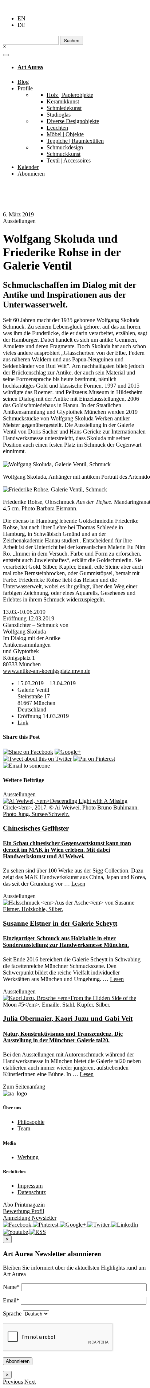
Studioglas (59, 114)
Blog (23, 82)
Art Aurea (30, 67)
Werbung (28, 1157)
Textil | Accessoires (69, 160)
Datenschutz (31, 1192)
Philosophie (30, 1122)
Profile (25, 88)
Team (23, 1128)
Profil (23, 1211)
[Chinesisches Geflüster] (75, 807)
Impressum (30, 1186)
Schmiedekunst (64, 108)
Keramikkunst (63, 101)
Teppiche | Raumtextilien (75, 141)
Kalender (28, 167)
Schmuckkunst (63, 154)
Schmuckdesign (65, 147)
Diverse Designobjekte (73, 121)
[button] (13, 1382)
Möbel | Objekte (65, 134)
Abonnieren (31, 173)
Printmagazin (24, 1204)
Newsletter (29, 1218)
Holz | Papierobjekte (70, 95)
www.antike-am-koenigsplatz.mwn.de (46, 671)
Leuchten (57, 128)
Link (22, 723)
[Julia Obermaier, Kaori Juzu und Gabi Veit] (75, 1000)
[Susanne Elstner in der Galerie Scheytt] (75, 905)
